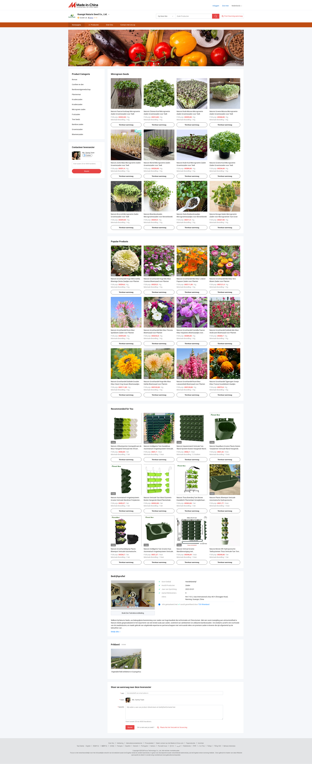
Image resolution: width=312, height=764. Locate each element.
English (88, 746)
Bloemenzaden (77, 134)
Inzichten (201, 743)
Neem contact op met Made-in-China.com (170, 743)
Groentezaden (77, 129)
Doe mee (225, 6)
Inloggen (216, 6)
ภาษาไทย (202, 746)
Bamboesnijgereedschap (81, 89)
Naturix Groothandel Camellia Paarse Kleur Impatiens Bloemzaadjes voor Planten (191, 332)
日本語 (112, 746)
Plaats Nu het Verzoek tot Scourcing (172, 727)
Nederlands (187, 746)
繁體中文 (104, 746)
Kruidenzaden (77, 99)
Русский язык (162, 746)
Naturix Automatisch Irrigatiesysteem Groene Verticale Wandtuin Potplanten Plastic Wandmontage (125, 500)
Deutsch (135, 746)
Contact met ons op (127, 25)
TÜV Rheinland (203, 604)
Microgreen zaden (78, 109)
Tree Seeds (76, 119)
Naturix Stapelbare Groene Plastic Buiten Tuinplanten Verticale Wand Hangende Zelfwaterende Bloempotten (225, 448)
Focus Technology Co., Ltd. (152, 750)
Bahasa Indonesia (229, 746)
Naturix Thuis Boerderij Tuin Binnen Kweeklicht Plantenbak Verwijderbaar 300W (191, 500)
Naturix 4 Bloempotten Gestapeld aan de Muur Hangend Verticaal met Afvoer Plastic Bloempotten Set (126, 448)
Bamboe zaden (77, 124)
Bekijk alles (115, 631)
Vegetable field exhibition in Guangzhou (126, 672)
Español (128, 746)
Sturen (129, 727)
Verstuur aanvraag (126, 125)
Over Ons (109, 25)
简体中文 (96, 746)
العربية (179, 746)
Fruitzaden (76, 114)
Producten (95, 25)
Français (120, 746)
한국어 (172, 746)
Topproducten (190, 743)
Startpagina (76, 25)
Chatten (88, 155)
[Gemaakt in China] (84, 5)
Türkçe (209, 746)
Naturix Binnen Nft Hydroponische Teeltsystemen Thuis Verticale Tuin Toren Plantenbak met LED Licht (225, 551)
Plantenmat (76, 94)
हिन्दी (194, 746)
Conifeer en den (78, 84)
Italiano (152, 746)
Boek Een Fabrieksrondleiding (133, 613)
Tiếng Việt (217, 746)
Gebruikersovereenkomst (134, 743)
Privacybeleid (149, 743)
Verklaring (120, 743)
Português (144, 746)
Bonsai (74, 79)
